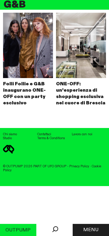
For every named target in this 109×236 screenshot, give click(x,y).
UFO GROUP (57, 166)
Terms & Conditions (51, 138)
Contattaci (44, 134)
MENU (90, 230)
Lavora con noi (82, 134)
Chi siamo (10, 134)
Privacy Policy (79, 166)
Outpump (18, 230)
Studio (7, 138)
